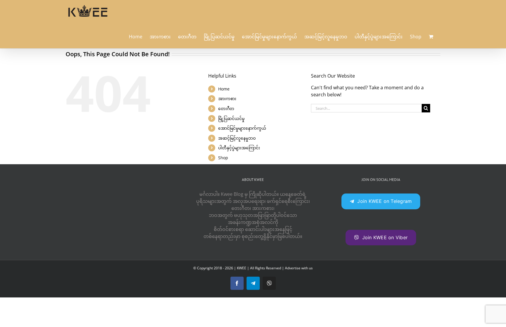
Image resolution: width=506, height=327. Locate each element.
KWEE (241, 268)
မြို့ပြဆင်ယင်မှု (231, 118)
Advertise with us (299, 268)
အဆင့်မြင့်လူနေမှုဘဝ (237, 138)
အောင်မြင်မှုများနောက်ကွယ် (242, 128)
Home (224, 89)
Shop (223, 157)
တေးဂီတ (226, 108)
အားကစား (227, 98)
